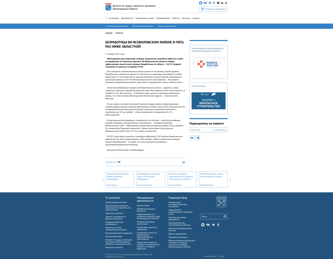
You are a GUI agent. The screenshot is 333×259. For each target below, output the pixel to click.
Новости (176, 18)
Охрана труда (143, 205)
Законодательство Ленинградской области (179, 223)
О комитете (114, 18)
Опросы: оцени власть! (167, 26)
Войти (221, 256)
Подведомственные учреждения (114, 223)
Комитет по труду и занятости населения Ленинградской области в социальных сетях (118, 241)
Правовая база (163, 18)
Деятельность (127, 18)
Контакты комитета (114, 247)
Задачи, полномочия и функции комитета (115, 217)
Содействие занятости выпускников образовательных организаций (147, 235)
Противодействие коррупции (118, 233)
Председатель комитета (116, 202)
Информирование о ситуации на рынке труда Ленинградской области (148, 216)
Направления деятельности (145, 199)
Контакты (186, 18)
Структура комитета (114, 213)
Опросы (196, 18)
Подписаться (220, 130)
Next (230, 179)
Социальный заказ (113, 236)
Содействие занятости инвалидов (147, 228)
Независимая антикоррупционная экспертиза (177, 204)
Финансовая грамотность (143, 26)
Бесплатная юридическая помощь (180, 229)
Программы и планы (144, 18)
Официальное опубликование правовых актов (180, 211)
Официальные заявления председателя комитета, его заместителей (118, 207)
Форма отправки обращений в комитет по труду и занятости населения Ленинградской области (181, 243)
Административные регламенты (177, 218)
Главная (108, 32)
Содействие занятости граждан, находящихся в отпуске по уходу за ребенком (148, 245)
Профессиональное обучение (146, 209)
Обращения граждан (178, 237)
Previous (102, 179)
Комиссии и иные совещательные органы (116, 228)
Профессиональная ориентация (146, 222)
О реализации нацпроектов (116, 26)
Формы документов (177, 233)
